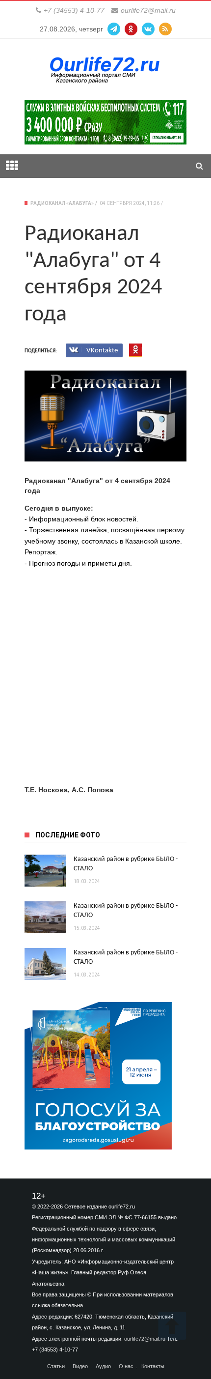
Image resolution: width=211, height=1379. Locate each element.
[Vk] (148, 29)
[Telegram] (113, 29)
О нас (126, 1366)
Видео (80, 1366)
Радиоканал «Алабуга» (62, 203)
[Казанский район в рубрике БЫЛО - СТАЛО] (45, 871)
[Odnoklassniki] (131, 29)
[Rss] (165, 29)
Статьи (56, 1366)
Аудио (103, 1366)
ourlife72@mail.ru (148, 10)
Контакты (152, 1366)
